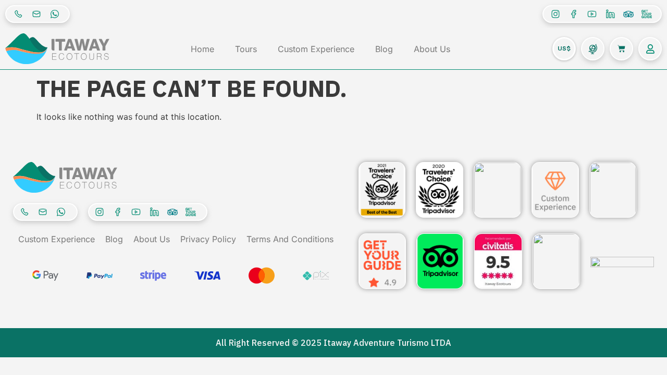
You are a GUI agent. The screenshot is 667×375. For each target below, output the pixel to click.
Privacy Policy (208, 239)
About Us (432, 49)
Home (202, 49)
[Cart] (621, 48)
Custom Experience (316, 49)
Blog (384, 49)
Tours (246, 49)
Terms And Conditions (290, 239)
